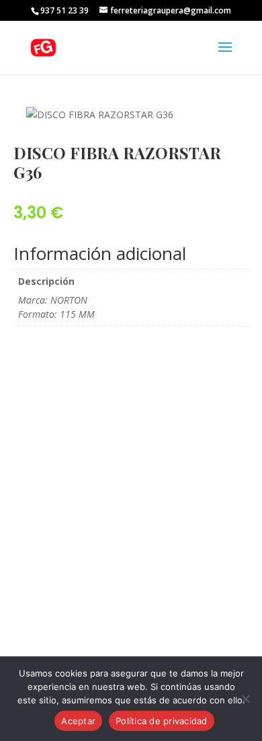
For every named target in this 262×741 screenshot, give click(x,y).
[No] (245, 698)
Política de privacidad (162, 720)
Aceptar (78, 720)
